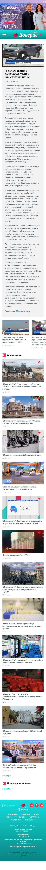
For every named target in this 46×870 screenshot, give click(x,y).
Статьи (8, 817)
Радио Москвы (35, 854)
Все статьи (6, 789)
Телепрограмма (34, 817)
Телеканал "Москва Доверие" (25, 34)
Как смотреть (20, 817)
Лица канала (16, 820)
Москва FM (24, 854)
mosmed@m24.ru (25, 843)
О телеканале (13, 814)
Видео (36, 814)
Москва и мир (23, 310)
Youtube (42, 805)
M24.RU (33, 852)
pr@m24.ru (25, 836)
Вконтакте (32, 805)
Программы (25, 814)
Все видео (6, 776)
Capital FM (23, 856)
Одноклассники (37, 805)
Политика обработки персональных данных (23, 846)
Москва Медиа (15, 852)
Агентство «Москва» (12, 854)
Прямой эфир (30, 820)
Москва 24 (25, 852)
